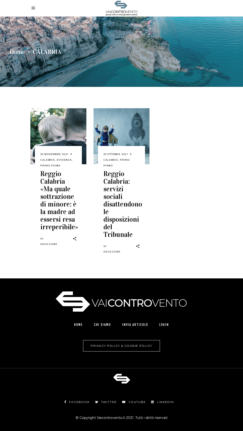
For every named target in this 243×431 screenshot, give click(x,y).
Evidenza (64, 159)
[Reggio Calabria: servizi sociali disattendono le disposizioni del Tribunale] (121, 136)
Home (17, 52)
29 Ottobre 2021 (115, 154)
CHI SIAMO (102, 325)
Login (164, 325)
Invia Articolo (135, 325)
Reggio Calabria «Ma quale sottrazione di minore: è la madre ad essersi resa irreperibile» (59, 200)
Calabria (47, 159)
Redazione (49, 244)
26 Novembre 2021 (54, 154)
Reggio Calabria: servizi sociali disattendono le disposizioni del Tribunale (122, 204)
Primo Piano (50, 165)
